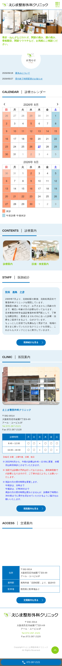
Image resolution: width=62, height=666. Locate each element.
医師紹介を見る (31, 342)
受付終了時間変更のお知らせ (29, 79)
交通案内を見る (31, 600)
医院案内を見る (31, 508)
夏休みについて (22, 73)
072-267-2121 (13, 426)
